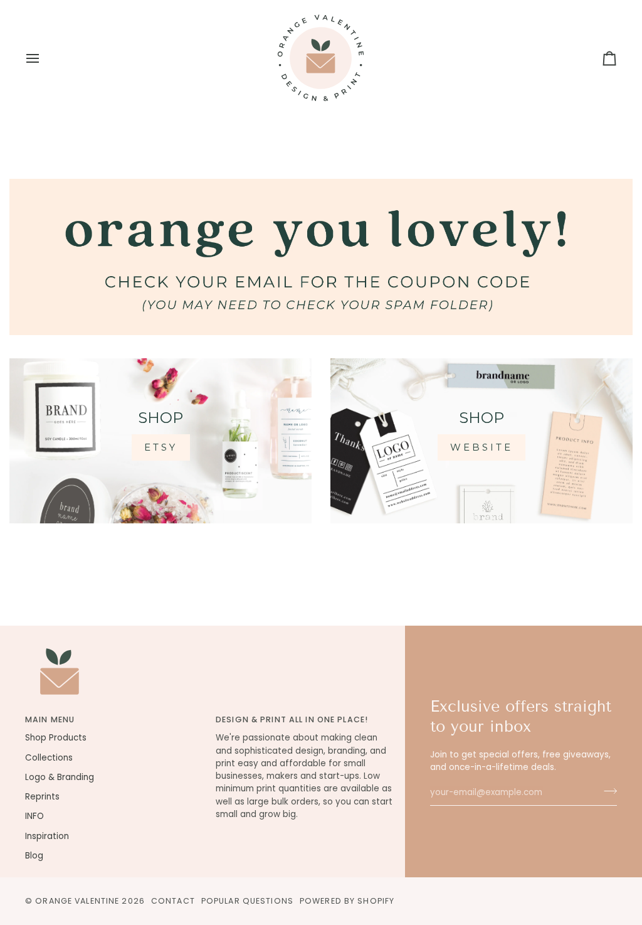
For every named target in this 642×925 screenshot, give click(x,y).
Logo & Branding (59, 777)
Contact (173, 901)
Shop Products (56, 738)
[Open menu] (44, 58)
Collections (49, 758)
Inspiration (47, 836)
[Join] (606, 791)
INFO (34, 816)
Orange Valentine (77, 901)
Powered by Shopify (347, 901)
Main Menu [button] (50, 719)
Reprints (42, 797)
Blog (34, 856)
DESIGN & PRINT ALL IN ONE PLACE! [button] (292, 719)
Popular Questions (247, 901)
